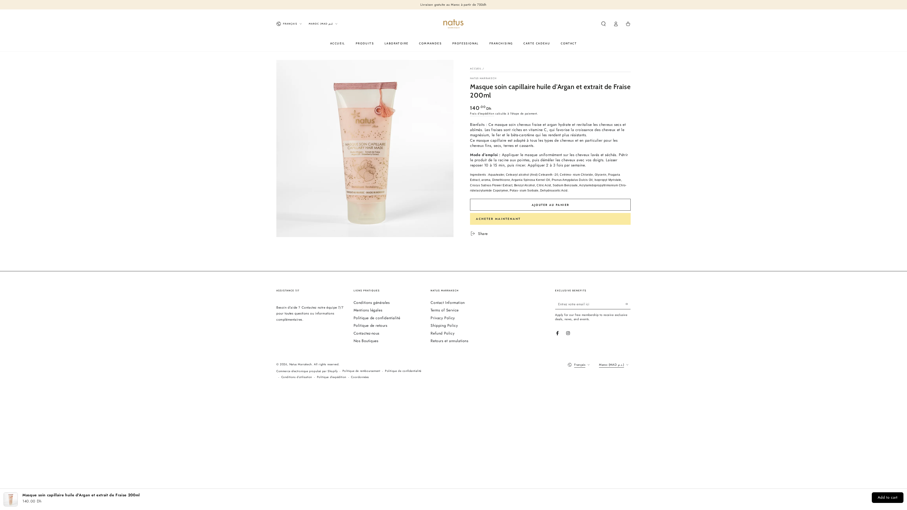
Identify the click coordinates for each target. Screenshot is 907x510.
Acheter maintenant (498, 219)
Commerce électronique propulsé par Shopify (307, 371)
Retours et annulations (449, 341)
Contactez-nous (366, 333)
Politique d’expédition (331, 377)
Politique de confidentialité (377, 318)
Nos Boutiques (366, 341)
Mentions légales (368, 310)
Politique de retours (370, 325)
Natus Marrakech (483, 78)
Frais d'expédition (482, 113)
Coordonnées (360, 377)
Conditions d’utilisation (296, 377)
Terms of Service (445, 310)
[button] (603, 24)
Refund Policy (442, 333)
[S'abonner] (628, 304)
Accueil (476, 68)
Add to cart (888, 497)
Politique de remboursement (361, 371)
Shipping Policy (444, 325)
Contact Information (448, 302)
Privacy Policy (443, 318)
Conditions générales (372, 302)
